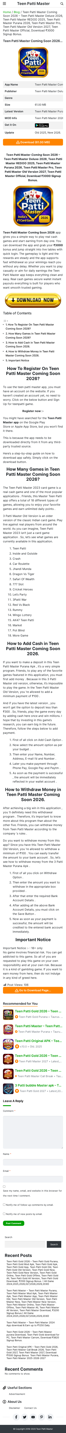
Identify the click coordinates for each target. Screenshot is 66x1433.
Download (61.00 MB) (35, 142)
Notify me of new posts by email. (24, 1214)
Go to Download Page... (35, 990)
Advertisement (17, 1394)
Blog (17, 12)
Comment (9, 1110)
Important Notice (18, 360)
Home (7, 12)
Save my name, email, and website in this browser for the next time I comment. (32, 1193)
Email (7, 1171)
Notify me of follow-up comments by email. (30, 1204)
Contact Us (30, 1408)
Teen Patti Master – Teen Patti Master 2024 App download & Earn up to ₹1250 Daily (31, 1324)
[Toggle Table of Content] (5, 320)
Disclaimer (14, 1408)
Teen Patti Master (33, 3)
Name (7, 1154)
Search (8, 1237)
